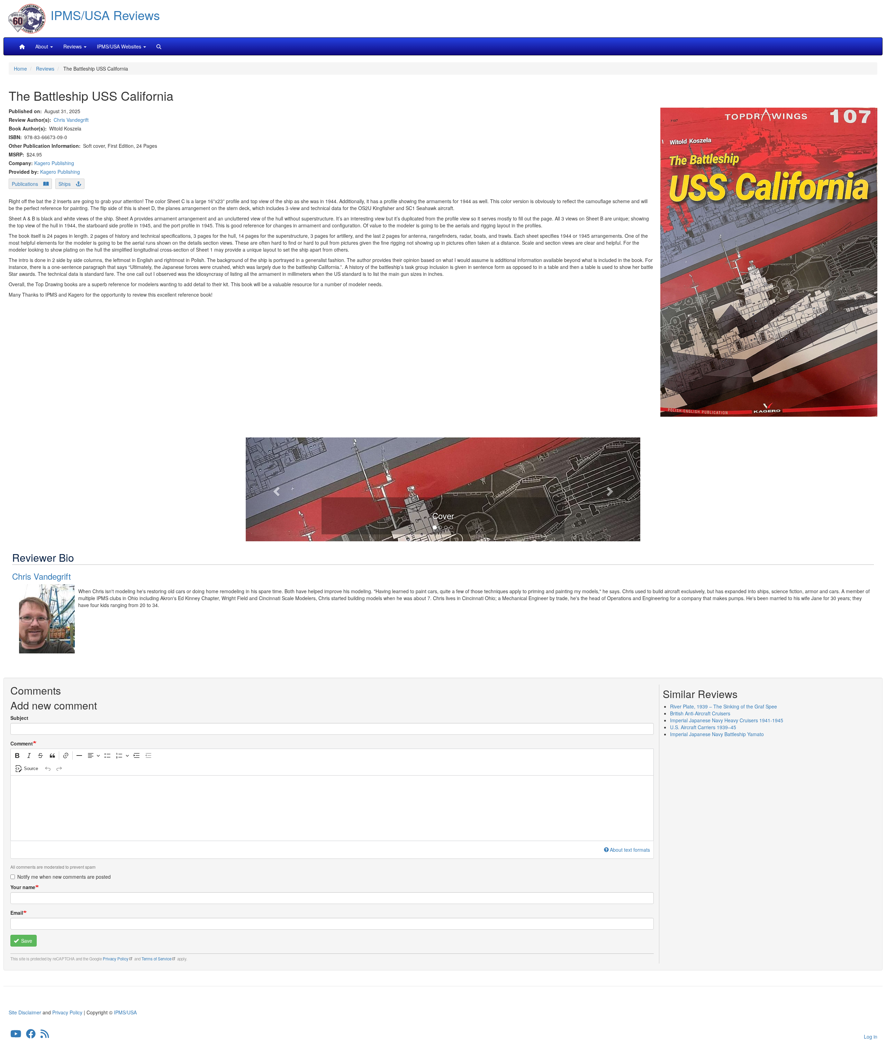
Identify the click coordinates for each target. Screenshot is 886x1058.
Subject (19, 717)
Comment (21, 743)
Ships (64, 183)
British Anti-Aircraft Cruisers (700, 713)
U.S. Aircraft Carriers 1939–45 (703, 727)
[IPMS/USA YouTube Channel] (15, 1035)
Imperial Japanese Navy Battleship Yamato (717, 734)
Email (16, 912)
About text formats (630, 849)
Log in (870, 1036)
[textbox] (332, 808)
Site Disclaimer (25, 1012)
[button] (443, 488)
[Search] (158, 46)
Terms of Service (156, 958)
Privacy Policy (115, 958)
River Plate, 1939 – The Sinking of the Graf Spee (723, 706)
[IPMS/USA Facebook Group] (31, 1035)
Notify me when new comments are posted (64, 876)
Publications (25, 183)
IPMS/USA (125, 1012)
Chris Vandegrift (71, 119)
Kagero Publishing (54, 163)
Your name (22, 887)
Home (20, 68)
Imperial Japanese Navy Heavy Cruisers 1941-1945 (726, 720)
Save (26, 940)
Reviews (45, 68)
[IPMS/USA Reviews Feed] (44, 1035)
